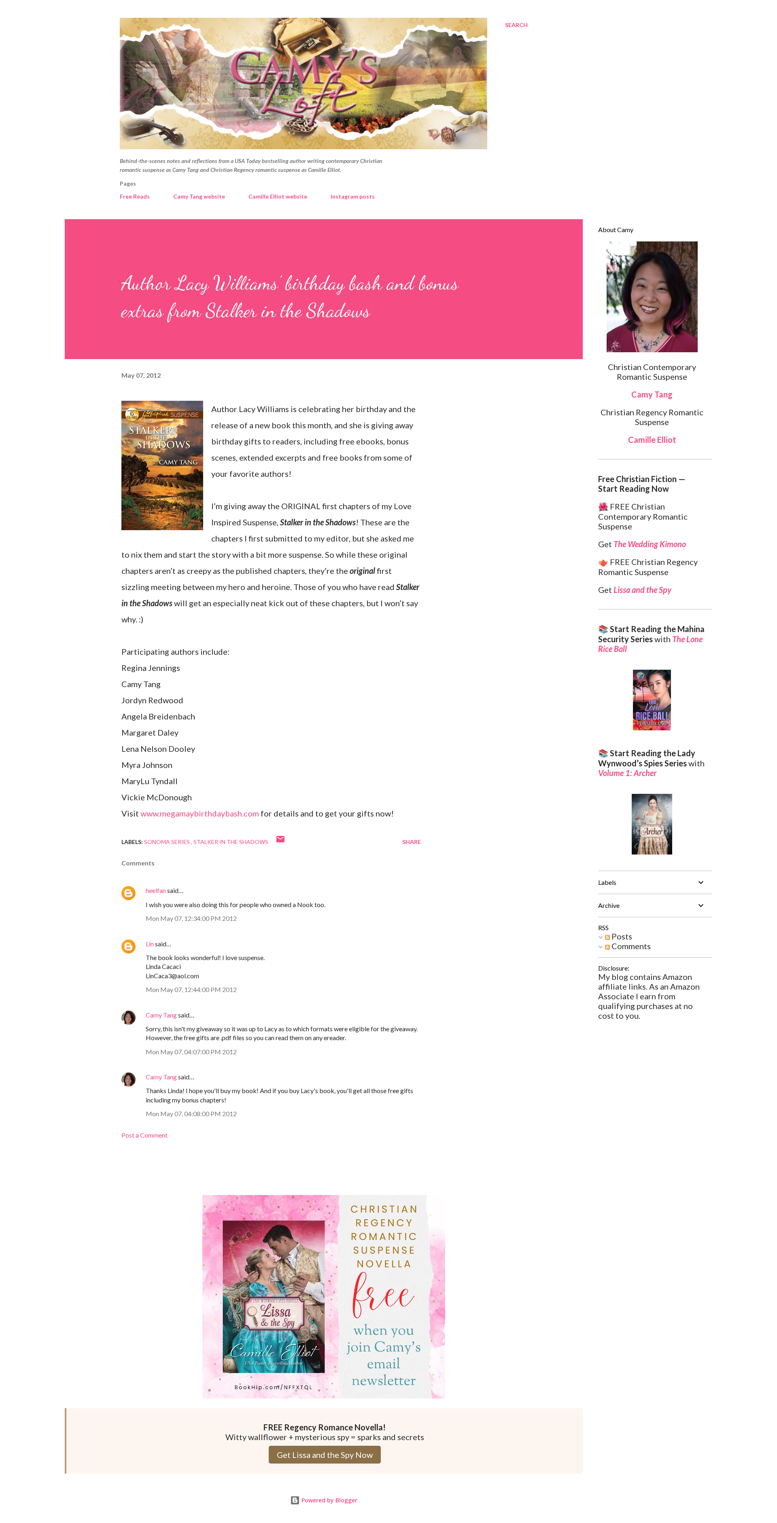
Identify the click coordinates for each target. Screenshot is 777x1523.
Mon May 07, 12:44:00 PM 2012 (191, 989)
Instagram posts (353, 196)
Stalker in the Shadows (230, 841)
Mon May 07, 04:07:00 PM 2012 (191, 1052)
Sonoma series (167, 841)
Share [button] (411, 841)
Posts (621, 936)
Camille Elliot (652, 439)
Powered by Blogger (328, 1500)
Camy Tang (161, 1015)
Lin (150, 944)
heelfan (156, 890)
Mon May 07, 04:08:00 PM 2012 (191, 1113)
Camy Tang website (199, 196)
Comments (630, 946)
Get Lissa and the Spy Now (325, 1455)
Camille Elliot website (277, 196)
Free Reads (135, 196)
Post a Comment (144, 1135)
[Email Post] (280, 841)
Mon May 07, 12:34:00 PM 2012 (191, 918)
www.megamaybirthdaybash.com (199, 813)
